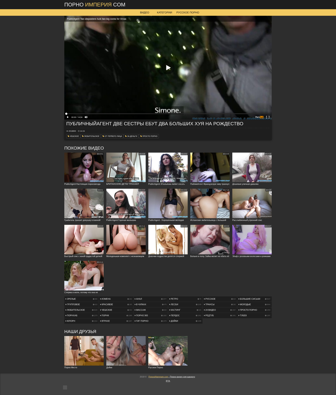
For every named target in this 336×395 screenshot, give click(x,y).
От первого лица (113, 136)
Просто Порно (149, 136)
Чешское (74, 136)
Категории (164, 12)
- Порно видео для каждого (171, 377)
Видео (144, 12)
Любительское (91, 136)
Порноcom (94, 4)
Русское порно (187, 12)
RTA (168, 381)
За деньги (132, 136)
